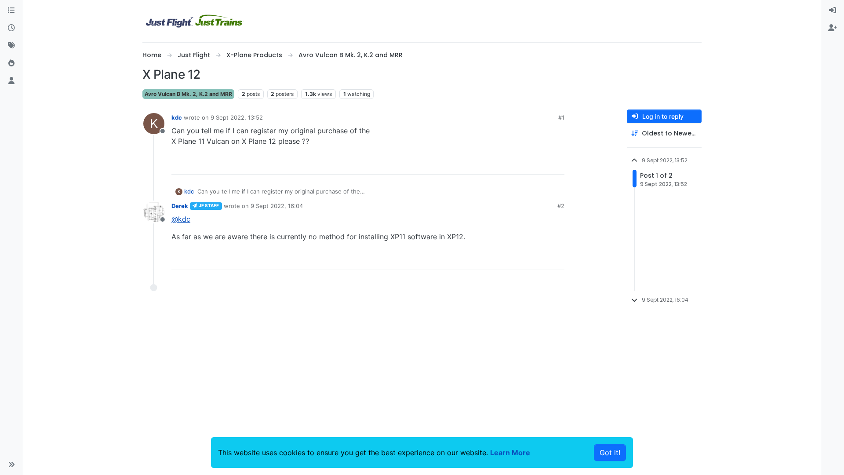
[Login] (832, 11)
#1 (561, 117)
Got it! (610, 452)
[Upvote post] (541, 164)
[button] (11, 464)
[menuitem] (832, 11)
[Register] (832, 28)
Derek (179, 205)
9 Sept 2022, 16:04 (277, 205)
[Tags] (11, 46)
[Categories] (11, 11)
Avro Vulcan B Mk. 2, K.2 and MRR (188, 94)
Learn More (510, 452)
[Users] (11, 81)
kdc (176, 117)
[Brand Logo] (195, 21)
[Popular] (11, 63)
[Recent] (11, 28)
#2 (560, 205)
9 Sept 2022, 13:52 (237, 117)
